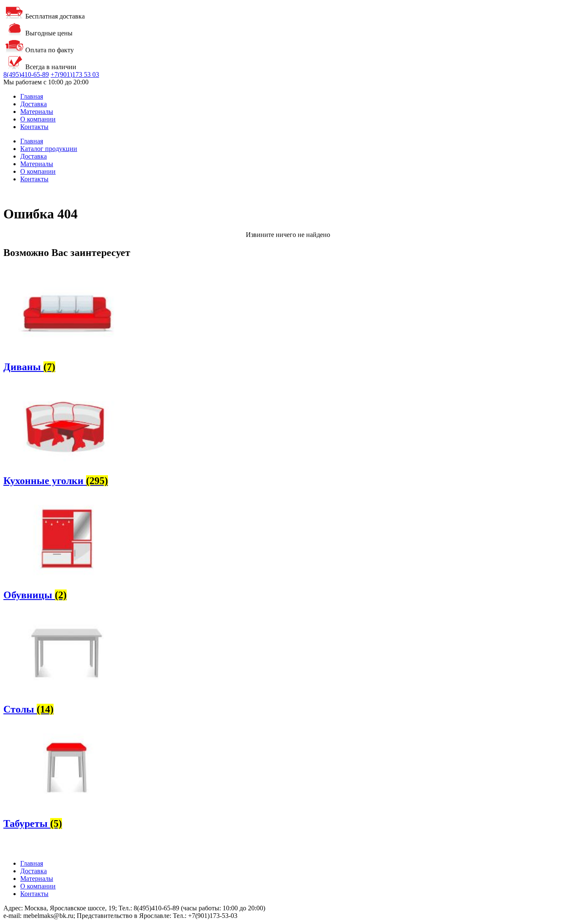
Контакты (34, 126)
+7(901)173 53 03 (75, 74)
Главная (31, 96)
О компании (38, 119)
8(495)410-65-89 (26, 74)
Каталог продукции (48, 148)
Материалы (36, 111)
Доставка (33, 104)
